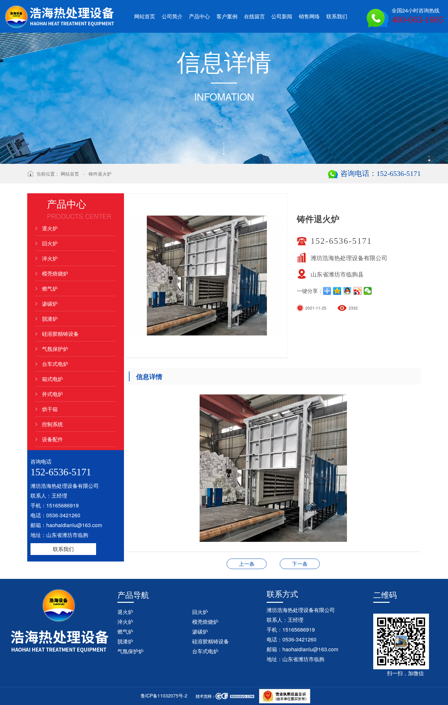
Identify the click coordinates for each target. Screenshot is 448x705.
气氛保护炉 (55, 348)
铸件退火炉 (100, 173)
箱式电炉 (52, 379)
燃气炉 (50, 288)
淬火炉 (50, 258)
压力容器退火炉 (300, 563)
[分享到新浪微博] (358, 291)
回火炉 (50, 243)
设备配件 (52, 439)
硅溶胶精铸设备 (60, 333)
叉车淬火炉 (247, 563)
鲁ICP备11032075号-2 (164, 695)
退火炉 (50, 228)
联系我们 (63, 549)
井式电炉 (52, 394)
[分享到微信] (368, 291)
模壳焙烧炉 (55, 273)
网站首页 (70, 173)
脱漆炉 (50, 318)
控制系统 (52, 424)
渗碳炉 (50, 303)
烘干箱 (50, 409)
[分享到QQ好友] (347, 291)
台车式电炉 (55, 364)
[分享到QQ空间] (337, 291)
